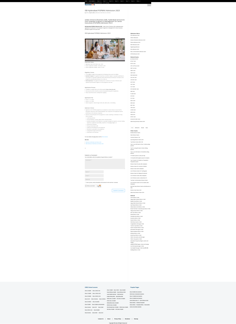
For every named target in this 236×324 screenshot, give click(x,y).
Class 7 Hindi (116, 289)
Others (138, 1)
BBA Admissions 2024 (134, 44)
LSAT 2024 (132, 84)
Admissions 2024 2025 (100, 12)
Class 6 (132, 1)
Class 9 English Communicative (98, 304)
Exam (132, 127)
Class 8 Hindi (94, 312)
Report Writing (132, 302)
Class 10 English (88, 296)
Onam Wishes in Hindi (134, 197)
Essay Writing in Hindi (121, 292)
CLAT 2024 (132, 86)
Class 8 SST (101, 312)
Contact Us (100, 319)
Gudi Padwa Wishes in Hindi (135, 205)
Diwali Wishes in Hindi (134, 214)
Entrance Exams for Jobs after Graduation (138, 164)
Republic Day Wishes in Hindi (136, 201)
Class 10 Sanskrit (96, 301)
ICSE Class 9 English (119, 309)
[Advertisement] (140, 21)
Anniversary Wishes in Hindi (135, 235)
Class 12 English (88, 290)
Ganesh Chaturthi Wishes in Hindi (137, 227)
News (147, 127)
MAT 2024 (132, 105)
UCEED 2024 (133, 109)
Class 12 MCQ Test (96, 290)
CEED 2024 (132, 107)
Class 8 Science (88, 312)
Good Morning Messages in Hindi (137, 246)
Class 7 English (110, 289)
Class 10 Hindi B (88, 301)
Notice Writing (132, 304)
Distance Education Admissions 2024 (137, 40)
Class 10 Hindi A (102, 298)
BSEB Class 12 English (111, 298)
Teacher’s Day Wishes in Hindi (136, 225)
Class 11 (105, 1)
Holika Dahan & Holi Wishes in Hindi (137, 206)
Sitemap (136, 319)
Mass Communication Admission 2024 (138, 51)
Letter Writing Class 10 (134, 300)
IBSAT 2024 (132, 100)
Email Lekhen (147, 304)
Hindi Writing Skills (119, 296)
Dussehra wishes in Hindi (135, 218)
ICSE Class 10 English (121, 298)
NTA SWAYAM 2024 (134, 89)
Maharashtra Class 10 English (113, 302)
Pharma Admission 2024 (135, 42)
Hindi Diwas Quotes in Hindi (136, 222)
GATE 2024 (132, 82)
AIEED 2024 (132, 112)
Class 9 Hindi (100, 307)
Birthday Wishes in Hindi (135, 233)
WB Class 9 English (110, 309)
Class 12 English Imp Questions (136, 298)
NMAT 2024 (132, 70)
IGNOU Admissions (134, 37)
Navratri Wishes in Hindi (135, 220)
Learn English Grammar (111, 294)
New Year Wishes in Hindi (135, 212)
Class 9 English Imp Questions (136, 291)
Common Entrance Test (135, 137)
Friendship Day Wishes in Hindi (136, 216)
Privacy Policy (117, 319)
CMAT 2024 (132, 72)
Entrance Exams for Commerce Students (138, 166)
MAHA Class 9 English (123, 307)
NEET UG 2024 (133, 68)
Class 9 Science (88, 307)
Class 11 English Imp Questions (136, 296)
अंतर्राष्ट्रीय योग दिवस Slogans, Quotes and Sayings (139, 244)
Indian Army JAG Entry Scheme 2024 (137, 121)
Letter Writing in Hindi (144, 300)
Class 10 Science (94, 298)
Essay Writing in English (111, 292)
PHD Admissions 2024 (134, 35)
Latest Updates (92, 1)
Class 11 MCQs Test (96, 293)
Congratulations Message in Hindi (137, 223)
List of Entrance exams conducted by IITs (138, 177)
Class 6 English (122, 289)
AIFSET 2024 (133, 116)
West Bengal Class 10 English (113, 307)
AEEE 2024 (132, 103)
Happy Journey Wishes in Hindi (136, 210)
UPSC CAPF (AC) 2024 (134, 65)
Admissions (137, 127)
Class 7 (127, 1)
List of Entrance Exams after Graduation (138, 175)
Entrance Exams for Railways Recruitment (138, 173)
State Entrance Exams (134, 135)
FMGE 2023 (132, 114)
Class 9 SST (94, 307)
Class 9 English (88, 304)
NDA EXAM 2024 (133, 75)
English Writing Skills (111, 296)
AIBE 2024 (132, 91)
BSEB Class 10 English (111, 300)
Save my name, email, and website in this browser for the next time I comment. (102, 182)
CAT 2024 (132, 98)
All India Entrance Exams (135, 132)
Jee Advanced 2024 (134, 59)
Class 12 (99, 1)
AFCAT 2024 (132, 63)
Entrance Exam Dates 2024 (135, 190)
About (108, 319)
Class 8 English (97, 309)
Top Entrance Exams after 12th (136, 142)
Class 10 (110, 1)
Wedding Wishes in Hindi (135, 249)
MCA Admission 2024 (134, 49)
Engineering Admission (134, 47)
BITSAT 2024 (133, 61)
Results (142, 127)
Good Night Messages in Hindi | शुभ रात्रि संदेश (139, 248)
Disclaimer (127, 319)
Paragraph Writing (139, 304)
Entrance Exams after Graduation (137, 168)
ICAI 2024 (132, 96)
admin (87, 12)
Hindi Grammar (120, 294)
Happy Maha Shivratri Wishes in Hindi (137, 203)
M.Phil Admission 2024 (134, 53)
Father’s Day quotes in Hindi (136, 239)
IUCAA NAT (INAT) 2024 (135, 119)
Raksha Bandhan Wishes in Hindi (136, 231)
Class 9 (116, 1)
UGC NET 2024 (133, 77)
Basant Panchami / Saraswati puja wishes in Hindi (140, 208)
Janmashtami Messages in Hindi (136, 229)
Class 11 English (88, 293)
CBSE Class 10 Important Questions (137, 294)
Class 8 (121, 1)
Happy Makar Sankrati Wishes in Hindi (137, 199)
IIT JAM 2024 (133, 93)
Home (86, 1)
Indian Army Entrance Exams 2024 (137, 192)
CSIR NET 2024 (133, 79)
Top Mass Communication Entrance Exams (139, 180)
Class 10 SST (87, 298)
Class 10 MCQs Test (96, 296)
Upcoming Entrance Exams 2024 (136, 139)
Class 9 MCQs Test (88, 309)
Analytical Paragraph (140, 302)
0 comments (108, 12)
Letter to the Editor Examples (135, 306)
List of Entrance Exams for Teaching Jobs (138, 171)
